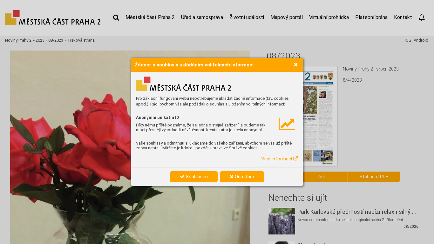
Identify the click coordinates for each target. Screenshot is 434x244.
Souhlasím (196, 177)
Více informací (277, 159)
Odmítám (244, 177)
